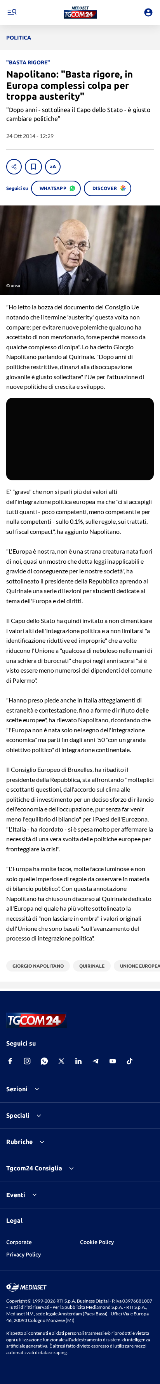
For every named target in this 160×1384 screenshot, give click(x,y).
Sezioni (17, 1088)
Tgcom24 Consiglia (34, 1168)
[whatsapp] (44, 1061)
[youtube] (113, 1061)
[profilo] (148, 12)
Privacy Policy (23, 1254)
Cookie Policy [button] (97, 1242)
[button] (80, 12)
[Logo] (80, 12)
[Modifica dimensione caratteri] (53, 166)
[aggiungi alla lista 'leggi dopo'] (33, 166)
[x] (61, 1061)
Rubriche (19, 1141)
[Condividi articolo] (14, 166)
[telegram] (95, 1061)
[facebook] (10, 1061)
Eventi (15, 1194)
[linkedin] (78, 1061)
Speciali (18, 1115)
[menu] (11, 12)
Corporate (19, 1242)
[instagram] (27, 1061)
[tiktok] (130, 1061)
